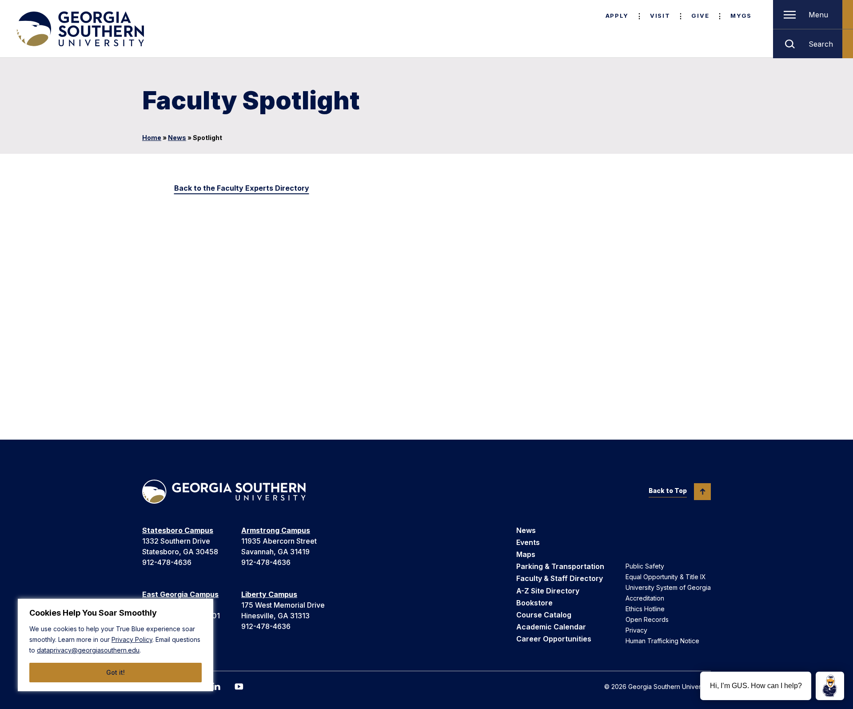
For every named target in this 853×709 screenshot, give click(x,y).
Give (700, 15)
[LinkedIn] (215, 686)
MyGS (741, 15)
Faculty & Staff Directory (559, 578)
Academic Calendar (551, 626)
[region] (115, 645)
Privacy (636, 630)
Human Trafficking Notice (662, 641)
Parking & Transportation (560, 566)
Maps (525, 554)
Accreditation (645, 598)
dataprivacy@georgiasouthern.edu (88, 650)
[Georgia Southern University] (79, 29)
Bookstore (534, 602)
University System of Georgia (668, 587)
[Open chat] (830, 686)
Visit (660, 15)
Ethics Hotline (645, 609)
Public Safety (645, 566)
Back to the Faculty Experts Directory (241, 188)
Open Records (647, 619)
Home (151, 137)
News (177, 137)
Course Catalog (543, 614)
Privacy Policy (132, 639)
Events (528, 542)
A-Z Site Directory (547, 590)
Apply (617, 15)
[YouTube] (239, 686)
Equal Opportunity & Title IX (666, 577)
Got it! (115, 672)
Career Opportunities (553, 638)
